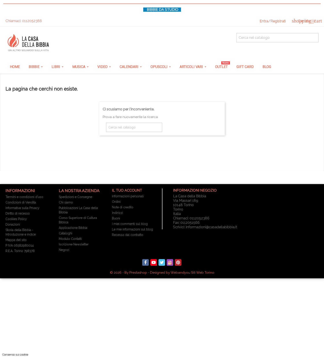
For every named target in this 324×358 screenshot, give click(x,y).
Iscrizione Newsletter (74, 244)
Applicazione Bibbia (73, 228)
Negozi (64, 250)
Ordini (116, 201)
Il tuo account (127, 190)
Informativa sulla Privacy (22, 208)
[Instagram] (170, 262)
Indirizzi (117, 213)
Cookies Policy (16, 219)
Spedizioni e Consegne (75, 197)
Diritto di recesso (18, 213)
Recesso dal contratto (127, 235)
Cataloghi (65, 233)
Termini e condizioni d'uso (24, 197)
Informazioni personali (128, 196)
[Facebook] (145, 262)
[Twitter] (161, 262)
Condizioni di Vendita (21, 202)
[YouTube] (153, 262)
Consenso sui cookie (15, 354)
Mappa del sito (16, 240)
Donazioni (13, 224)
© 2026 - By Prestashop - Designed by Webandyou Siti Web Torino (162, 273)
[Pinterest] (178, 262)
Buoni (116, 218)
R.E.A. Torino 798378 (20, 251)
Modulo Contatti (70, 239)
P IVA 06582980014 (20, 245)
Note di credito (122, 207)
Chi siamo (66, 202)
